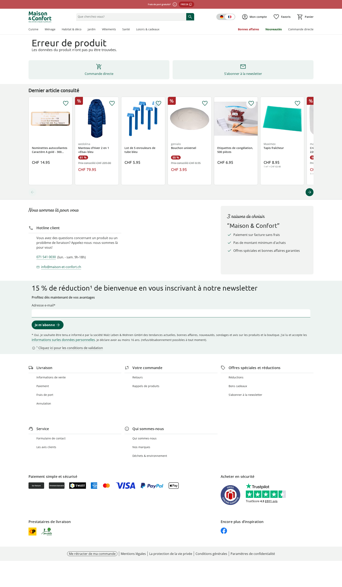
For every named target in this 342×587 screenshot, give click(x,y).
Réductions (236, 377)
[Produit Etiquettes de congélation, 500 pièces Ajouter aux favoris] (251, 103)
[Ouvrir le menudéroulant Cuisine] (40, 29)
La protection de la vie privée (170, 554)
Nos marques (141, 447)
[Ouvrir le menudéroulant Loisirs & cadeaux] (160, 29)
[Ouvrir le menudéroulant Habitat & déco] (83, 29)
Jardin (92, 29)
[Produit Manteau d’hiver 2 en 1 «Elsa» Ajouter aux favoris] (112, 103)
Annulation (43, 403)
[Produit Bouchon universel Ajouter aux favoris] (205, 103)
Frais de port (44, 395)
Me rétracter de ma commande (92, 554)
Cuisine (33, 29)
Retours (137, 377)
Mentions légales (133, 554)
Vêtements (109, 29)
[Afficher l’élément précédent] (32, 192)
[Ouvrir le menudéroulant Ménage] (57, 29)
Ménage (50, 29)
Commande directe (301, 29)
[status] (130, 17)
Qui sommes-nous (144, 438)
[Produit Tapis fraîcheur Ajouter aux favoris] (297, 103)
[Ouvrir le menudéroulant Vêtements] (117, 29)
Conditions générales (211, 554)
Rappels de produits (145, 386)
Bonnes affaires (248, 29)
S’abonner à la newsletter (245, 395)
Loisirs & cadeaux (147, 29)
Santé (126, 29)
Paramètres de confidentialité (253, 554)
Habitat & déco (71, 29)
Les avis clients (46, 447)
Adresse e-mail (43, 305)
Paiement (42, 386)
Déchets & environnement (149, 456)
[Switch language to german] (225, 17)
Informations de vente (51, 377)
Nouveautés (273, 29)
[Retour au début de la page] (337, 558)
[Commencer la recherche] (190, 16)
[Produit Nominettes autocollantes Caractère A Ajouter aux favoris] (66, 103)
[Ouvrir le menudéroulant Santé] (131, 29)
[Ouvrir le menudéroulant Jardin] (97, 29)
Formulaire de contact (51, 438)
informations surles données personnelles (63, 340)
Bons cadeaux (238, 386)
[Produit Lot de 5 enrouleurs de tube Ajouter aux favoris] (158, 103)
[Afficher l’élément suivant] (310, 192)
